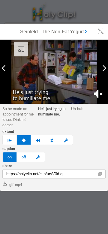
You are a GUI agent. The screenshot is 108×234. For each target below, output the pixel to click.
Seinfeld (29, 31)
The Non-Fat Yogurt (63, 31)
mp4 (18, 185)
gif (11, 185)
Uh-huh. (77, 109)
